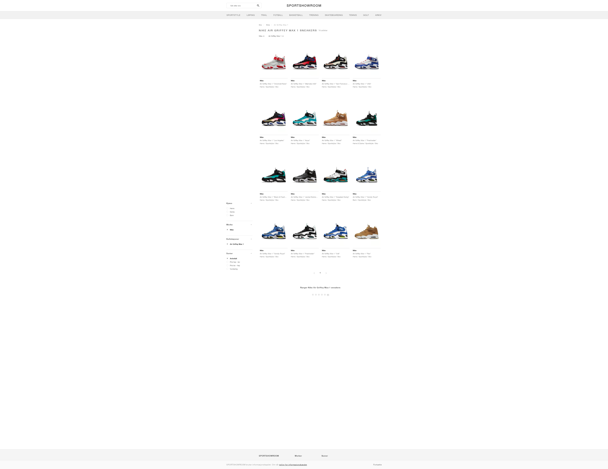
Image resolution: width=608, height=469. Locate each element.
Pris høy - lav (235, 262)
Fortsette (377, 464)
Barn (232, 215)
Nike (232, 230)
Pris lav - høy (235, 265)
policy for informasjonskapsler (293, 464)
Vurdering (234, 269)
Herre (232, 208)
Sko (260, 25)
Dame (232, 212)
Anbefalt (233, 258)
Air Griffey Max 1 (237, 244)
